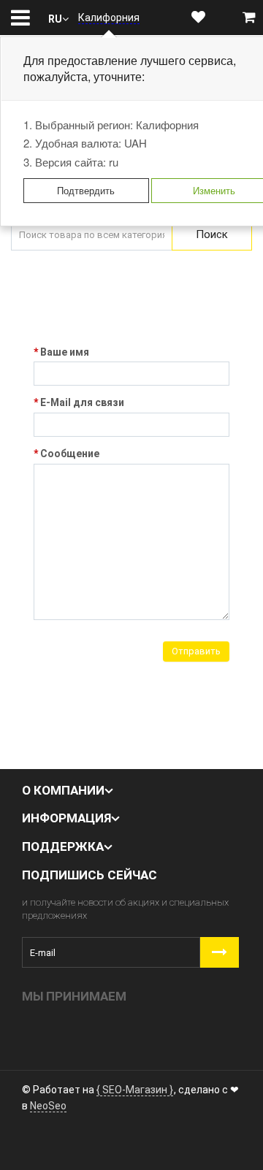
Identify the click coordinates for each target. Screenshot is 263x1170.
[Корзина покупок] (249, 17)
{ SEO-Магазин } (134, 1090)
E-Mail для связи (82, 402)
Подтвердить (86, 190)
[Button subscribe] (219, 952)
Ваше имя (64, 352)
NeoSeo (48, 1106)
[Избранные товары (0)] (198, 17)
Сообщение (69, 453)
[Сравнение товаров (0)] (223, 17)
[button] (58, 18)
